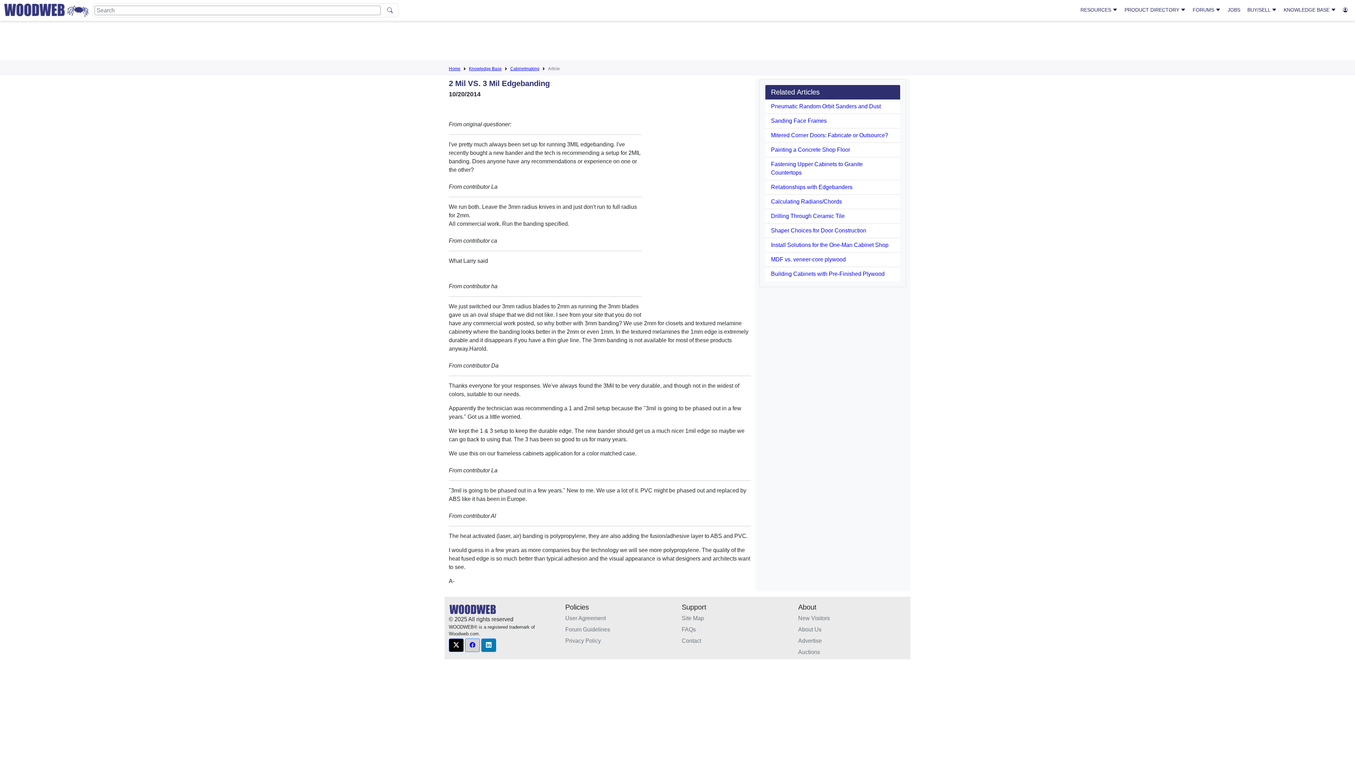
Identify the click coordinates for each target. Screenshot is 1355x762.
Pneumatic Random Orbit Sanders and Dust (826, 106)
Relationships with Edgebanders (812, 187)
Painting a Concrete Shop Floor (810, 150)
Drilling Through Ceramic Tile (808, 216)
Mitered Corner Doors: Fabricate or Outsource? (829, 135)
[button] (456, 645)
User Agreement (585, 618)
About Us (809, 630)
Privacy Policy (583, 641)
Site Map (693, 618)
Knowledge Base (1307, 10)
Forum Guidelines (587, 630)
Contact (691, 641)
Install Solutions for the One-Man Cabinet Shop (830, 245)
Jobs (1234, 10)
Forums (1204, 10)
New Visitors (814, 618)
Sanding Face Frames (799, 121)
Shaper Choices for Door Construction (818, 231)
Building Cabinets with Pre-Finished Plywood (828, 274)
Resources (1096, 10)
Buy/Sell (1259, 10)
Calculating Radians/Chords (806, 202)
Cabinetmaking (525, 68)
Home (454, 68)
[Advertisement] (677, 42)
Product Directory (1153, 10)
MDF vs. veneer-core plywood (808, 259)
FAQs (689, 630)
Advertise (810, 641)
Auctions (809, 652)
